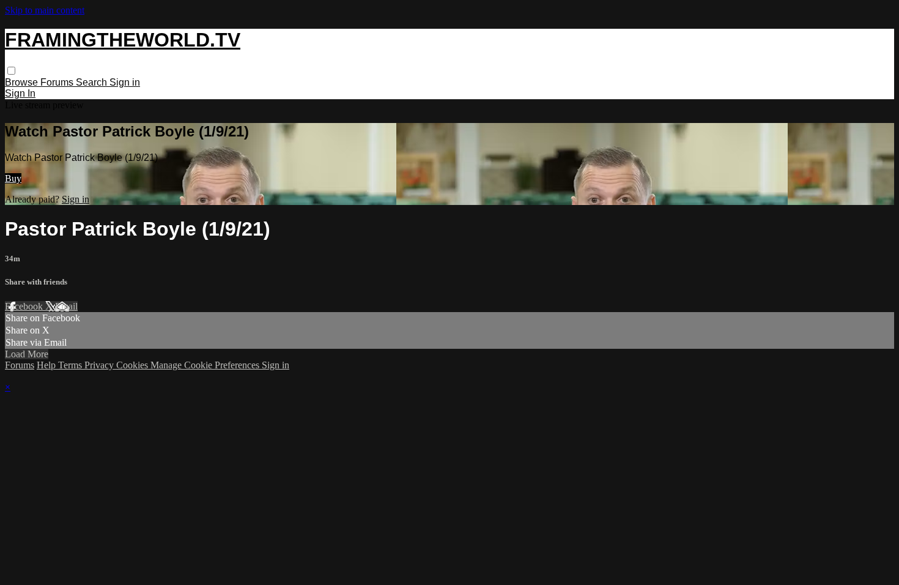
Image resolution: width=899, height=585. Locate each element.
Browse (22, 82)
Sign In (20, 93)
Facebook (25, 306)
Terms (71, 365)
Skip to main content (44, 10)
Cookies (133, 365)
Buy (13, 178)
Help (47, 365)
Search (92, 82)
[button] (11, 71)
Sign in (124, 82)
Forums (58, 82)
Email (66, 306)
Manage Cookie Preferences (206, 365)
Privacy (100, 365)
